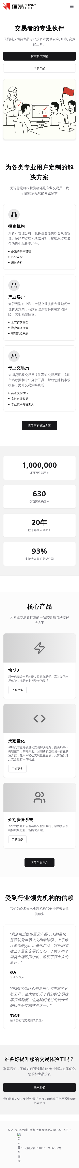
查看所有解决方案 (39, 425)
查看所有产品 (39, 862)
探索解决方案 (39, 56)
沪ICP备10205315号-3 (56, 1130)
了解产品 (39, 68)
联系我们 (39, 1087)
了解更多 (17, 690)
